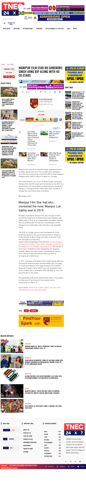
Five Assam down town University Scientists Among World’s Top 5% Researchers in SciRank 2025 (9, 174)
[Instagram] (7, 76)
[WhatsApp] (50, 92)
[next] (18, 430)
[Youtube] (13, 76)
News (27, 388)
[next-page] (69, 143)
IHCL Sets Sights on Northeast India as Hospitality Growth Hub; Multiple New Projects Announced (77, 116)
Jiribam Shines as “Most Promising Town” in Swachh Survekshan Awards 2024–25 (43, 347)
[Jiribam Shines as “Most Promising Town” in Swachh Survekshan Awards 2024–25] (12, 346)
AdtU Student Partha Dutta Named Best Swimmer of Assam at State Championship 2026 (8, 102)
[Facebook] (4, 76)
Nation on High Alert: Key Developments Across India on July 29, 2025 (78, 135)
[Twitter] (10, 76)
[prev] (15, 430)
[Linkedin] (55, 92)
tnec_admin (9, 72)
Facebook (51, 466)
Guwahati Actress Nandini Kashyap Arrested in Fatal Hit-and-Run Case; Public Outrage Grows (78, 125)
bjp (26, 311)
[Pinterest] (45, 92)
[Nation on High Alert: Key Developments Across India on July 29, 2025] (68, 135)
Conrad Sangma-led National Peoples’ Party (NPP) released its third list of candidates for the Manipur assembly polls (41, 244)
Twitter (72, 466)
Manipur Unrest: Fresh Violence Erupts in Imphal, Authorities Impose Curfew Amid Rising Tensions (42, 392)
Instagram (62, 466)
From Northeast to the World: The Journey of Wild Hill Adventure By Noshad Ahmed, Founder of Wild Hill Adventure (78, 95)
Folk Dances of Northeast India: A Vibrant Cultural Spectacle (43, 407)
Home (3, 64)
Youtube (82, 466)
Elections (10, 64)
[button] (9, 23)
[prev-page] (66, 143)
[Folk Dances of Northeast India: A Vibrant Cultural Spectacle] (12, 406)
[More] (60, 92)
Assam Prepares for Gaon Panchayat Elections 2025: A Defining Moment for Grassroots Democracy (43, 377)
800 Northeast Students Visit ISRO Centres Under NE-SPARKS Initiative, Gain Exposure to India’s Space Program (78, 105)
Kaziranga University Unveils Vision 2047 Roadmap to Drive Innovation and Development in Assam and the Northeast (8, 126)
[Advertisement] (43, 46)
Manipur (38, 182)
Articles (28, 373)
